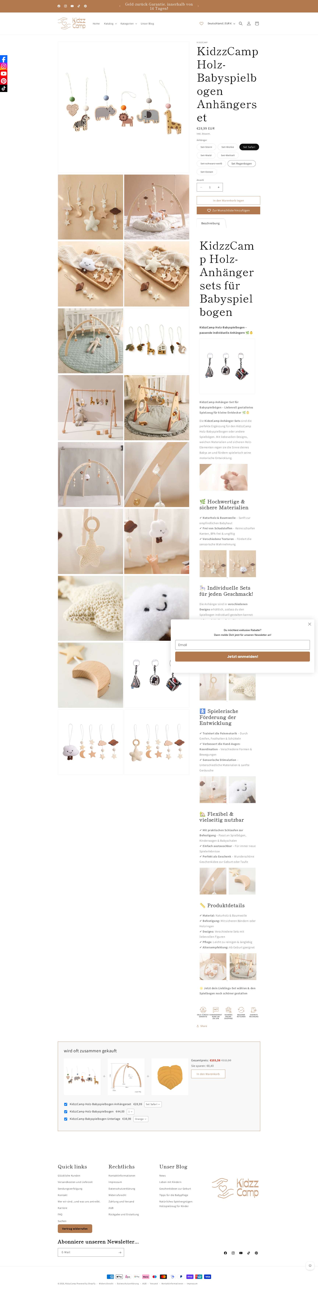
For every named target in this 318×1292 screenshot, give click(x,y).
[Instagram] (3, 66)
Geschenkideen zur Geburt (175, 1188)
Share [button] (203, 1026)
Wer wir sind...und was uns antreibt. (79, 1201)
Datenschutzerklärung (122, 1188)
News (162, 1175)
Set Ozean (209, 172)
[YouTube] (3, 73)
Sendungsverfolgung (70, 1188)
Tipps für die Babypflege (173, 1195)
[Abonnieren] (120, 1252)
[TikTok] (3, 88)
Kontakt (62, 1195)
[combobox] (153, 1104)
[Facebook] (3, 59)
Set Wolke (230, 147)
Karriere (62, 1208)
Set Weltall (230, 156)
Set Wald (208, 156)
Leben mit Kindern (170, 1182)
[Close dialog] (309, 624)
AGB (111, 1208)
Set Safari (249, 147)
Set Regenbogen (242, 163)
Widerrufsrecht (117, 1195)
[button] (110, 23)
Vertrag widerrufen (75, 1228)
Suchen (62, 1221)
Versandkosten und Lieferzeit (75, 1182)
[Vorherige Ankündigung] (120, 6)
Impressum (115, 1182)
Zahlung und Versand (121, 1201)
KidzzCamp (70, 1283)
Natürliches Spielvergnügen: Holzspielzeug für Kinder (176, 1204)
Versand (154, 1283)
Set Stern (208, 147)
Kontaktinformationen (122, 1175)
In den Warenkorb (208, 1074)
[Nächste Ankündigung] (198, 6)
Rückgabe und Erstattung (124, 1214)
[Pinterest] (3, 81)
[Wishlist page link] (201, 23)
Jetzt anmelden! (242, 656)
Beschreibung (210, 223)
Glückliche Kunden (69, 1175)
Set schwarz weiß (213, 164)
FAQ (60, 1214)
